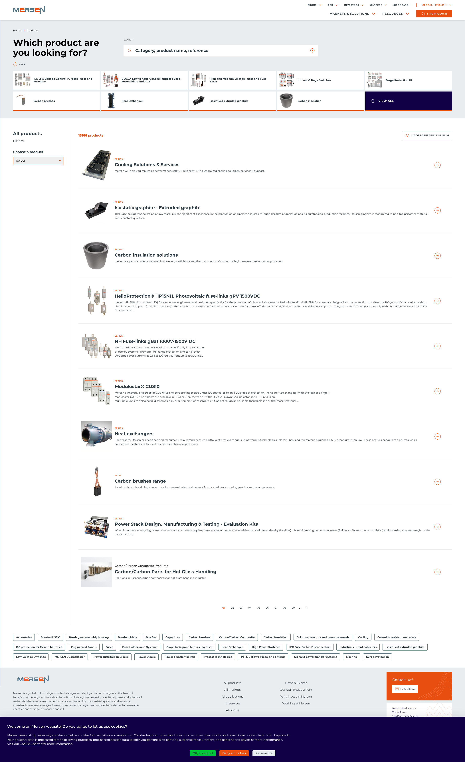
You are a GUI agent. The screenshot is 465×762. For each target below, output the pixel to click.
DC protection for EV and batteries (39, 647)
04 (250, 608)
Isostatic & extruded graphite (229, 101)
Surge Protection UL (399, 80)
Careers (376, 5)
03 (242, 608)
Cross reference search (430, 135)
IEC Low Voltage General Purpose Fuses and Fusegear (62, 80)
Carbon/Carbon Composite (237, 637)
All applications (232, 696)
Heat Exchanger (132, 101)
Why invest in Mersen (296, 696)
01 (224, 608)
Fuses (109, 647)
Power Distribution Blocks (111, 657)
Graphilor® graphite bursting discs (189, 647)
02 (233, 608)
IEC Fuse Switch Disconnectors (309, 647)
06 (268, 608)
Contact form (407, 689)
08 (285, 608)
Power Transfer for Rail (180, 657)
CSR (330, 5)
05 (259, 608)
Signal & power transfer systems (315, 657)
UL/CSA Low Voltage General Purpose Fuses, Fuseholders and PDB (151, 80)
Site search (402, 5)
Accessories (24, 637)
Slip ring (351, 657)
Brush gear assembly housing (89, 637)
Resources (392, 13)
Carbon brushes (44, 101)
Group (312, 5)
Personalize (263, 753)
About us (232, 710)
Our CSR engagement (296, 689)
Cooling (363, 637)
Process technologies (218, 657)
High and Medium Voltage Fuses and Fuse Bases (238, 80)
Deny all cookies (234, 753)
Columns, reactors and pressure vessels (323, 637)
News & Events (296, 683)
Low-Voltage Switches (31, 657)
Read (441, 165)
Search (128, 39)
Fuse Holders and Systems (139, 647)
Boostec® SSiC (50, 637)
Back (22, 64)
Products (32, 30)
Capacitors (172, 637)
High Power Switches (266, 647)
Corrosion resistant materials (396, 637)
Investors (351, 5)
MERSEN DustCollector (70, 657)
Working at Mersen (296, 703)
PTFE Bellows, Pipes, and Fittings (263, 657)
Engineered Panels (83, 647)
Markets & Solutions (349, 13)
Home (17, 30)
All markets (232, 689)
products (437, 13)
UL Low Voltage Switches (314, 80)
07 (276, 608)
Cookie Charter (31, 744)
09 (294, 608)
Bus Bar (151, 637)
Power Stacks (146, 657)
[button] (408, 101)
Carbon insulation (309, 101)
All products (232, 683)
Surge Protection (377, 657)
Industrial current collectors (358, 647)
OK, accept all (203, 753)
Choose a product (28, 152)
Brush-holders (127, 637)
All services (232, 703)
